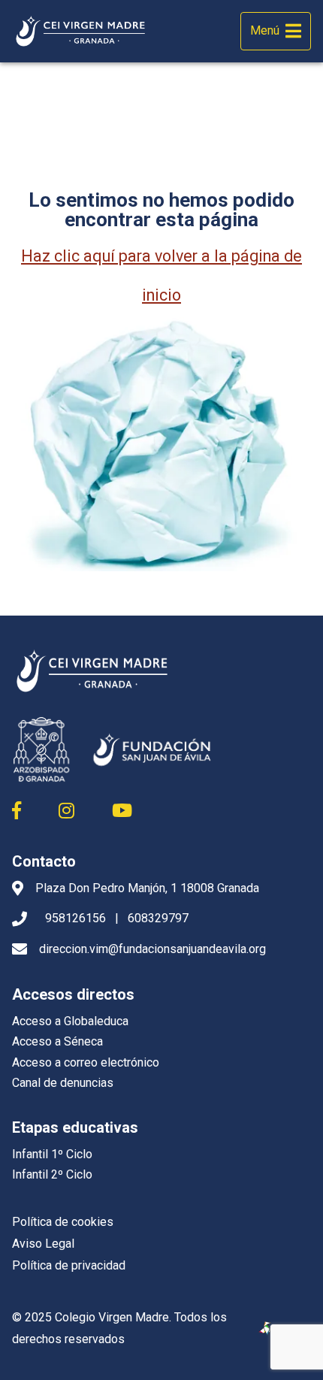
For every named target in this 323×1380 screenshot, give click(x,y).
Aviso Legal (43, 1243)
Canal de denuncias (62, 1083)
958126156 (75, 918)
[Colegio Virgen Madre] (81, 31)
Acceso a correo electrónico (85, 1062)
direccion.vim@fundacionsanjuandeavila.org (152, 949)
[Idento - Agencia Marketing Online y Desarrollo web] (265, 1328)
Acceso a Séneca (57, 1041)
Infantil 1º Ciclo (52, 1154)
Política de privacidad (68, 1265)
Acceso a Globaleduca (70, 1021)
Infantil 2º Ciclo (52, 1174)
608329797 (158, 918)
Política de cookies (62, 1222)
